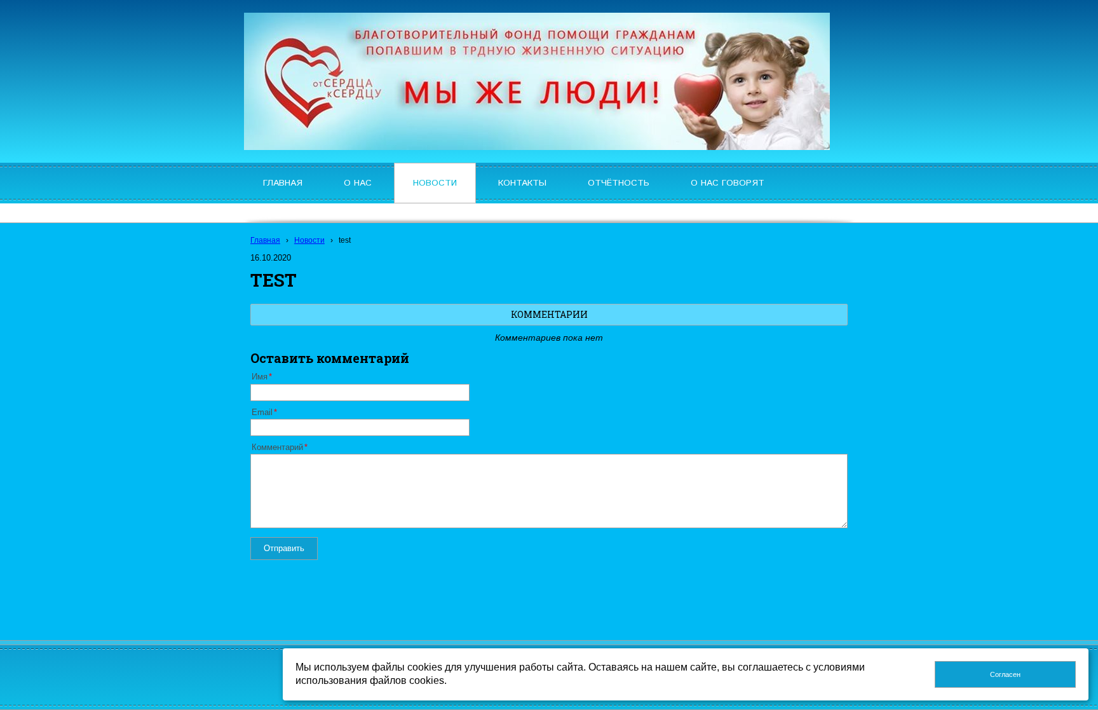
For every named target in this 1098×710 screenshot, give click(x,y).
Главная (265, 240)
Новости (309, 240)
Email (262, 412)
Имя (260, 376)
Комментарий (277, 447)
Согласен (1005, 674)
